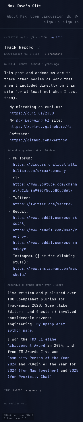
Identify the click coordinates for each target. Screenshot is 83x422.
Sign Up (52, 22)
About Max (17, 16)
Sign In (71, 22)
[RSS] (77, 16)
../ (37, 48)
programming (33, 390)
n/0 (22, 37)
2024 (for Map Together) (33, 370)
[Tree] (69, 16)
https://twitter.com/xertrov (43, 204)
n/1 (32, 37)
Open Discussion (47, 16)
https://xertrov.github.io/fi (40, 126)
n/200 (43, 37)
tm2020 (17, 390)
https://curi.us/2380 (32, 113)
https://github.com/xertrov (38, 140)
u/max (23, 64)
